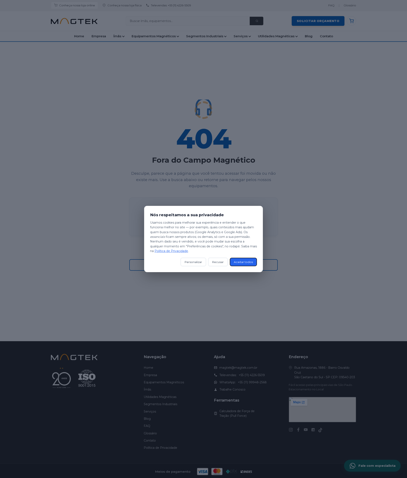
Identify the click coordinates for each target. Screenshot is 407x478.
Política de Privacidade (171, 251)
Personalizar (193, 262)
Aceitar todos (243, 262)
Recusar (218, 262)
